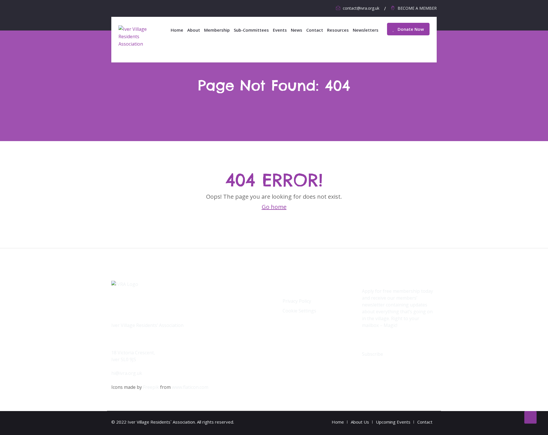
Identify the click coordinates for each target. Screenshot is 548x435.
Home (177, 30)
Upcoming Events (393, 422)
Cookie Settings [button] (299, 311)
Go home (274, 207)
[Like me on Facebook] (116, 8)
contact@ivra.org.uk (361, 8)
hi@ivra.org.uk (126, 373)
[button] (372, 354)
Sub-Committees (251, 30)
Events (280, 30)
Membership (217, 30)
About (193, 30)
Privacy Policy (297, 301)
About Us (360, 422)
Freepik (151, 387)
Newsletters (365, 30)
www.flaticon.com (190, 387)
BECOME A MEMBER (417, 8)
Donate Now (410, 29)
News (296, 30)
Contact (314, 30)
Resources (338, 30)
